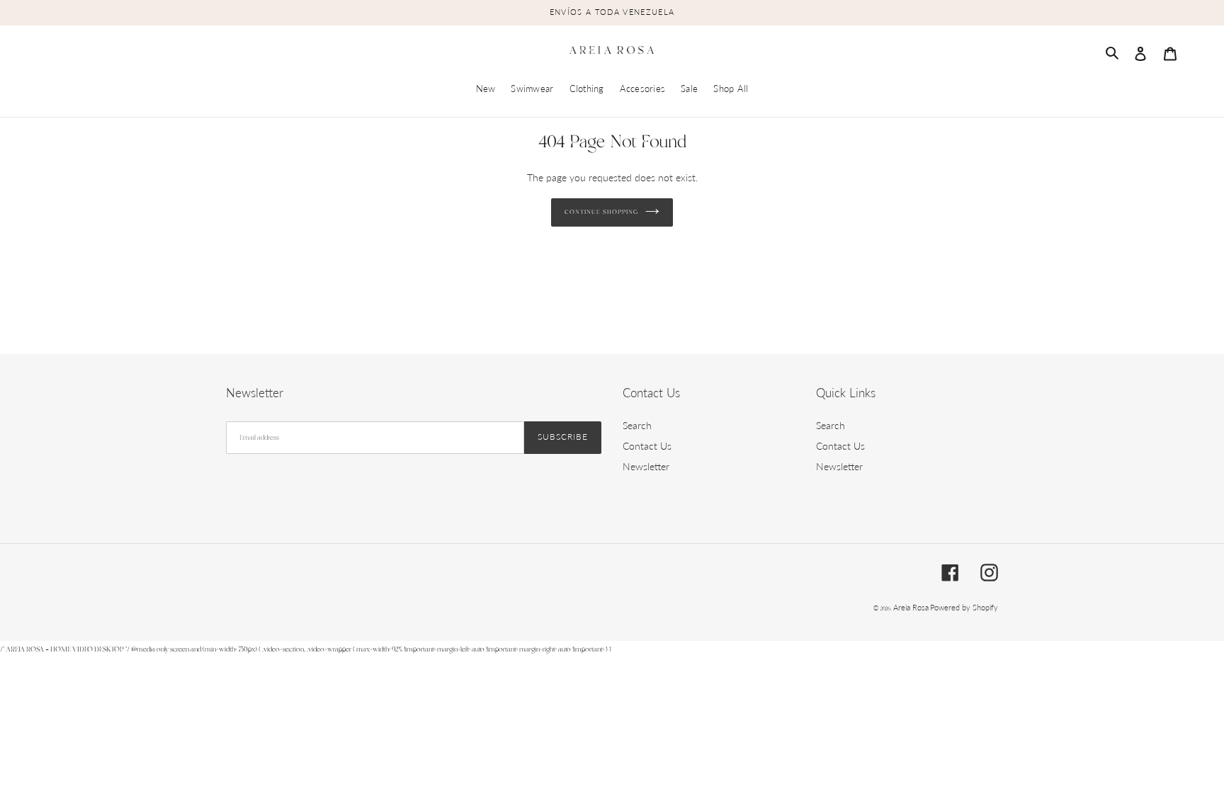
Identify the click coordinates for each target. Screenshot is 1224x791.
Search (637, 425)
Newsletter (646, 466)
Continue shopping (601, 212)
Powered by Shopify (964, 607)
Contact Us (647, 446)
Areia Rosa (911, 607)
